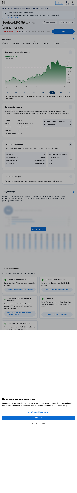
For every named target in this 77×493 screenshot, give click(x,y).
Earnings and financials (14, 144)
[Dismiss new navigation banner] (72, 13)
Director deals (49, 125)
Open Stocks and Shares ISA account (20, 290)
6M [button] (43, 92)
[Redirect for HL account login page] (38, 229)
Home (4, 8)
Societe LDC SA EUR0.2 (21, 8)
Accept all (38, 418)
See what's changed (13, 17)
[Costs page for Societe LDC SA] (39, 179)
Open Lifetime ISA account (57, 314)
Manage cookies (38, 423)
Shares (10, 8)
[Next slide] (69, 159)
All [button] (69, 92)
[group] (38, 92)
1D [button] (7, 92)
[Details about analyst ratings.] (73, 192)
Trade (63, 31)
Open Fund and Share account (57, 290)
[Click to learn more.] (73, 39)
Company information (14, 107)
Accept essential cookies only (38, 412)
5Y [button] (61, 92)
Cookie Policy (62, 406)
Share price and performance (17, 52)
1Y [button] (52, 92)
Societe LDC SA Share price (39, 8)
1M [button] (25, 92)
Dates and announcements (54, 121)
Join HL (59, 3)
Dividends (9, 154)
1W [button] (16, 92)
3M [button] (34, 92)
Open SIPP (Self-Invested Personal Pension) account (19, 313)
